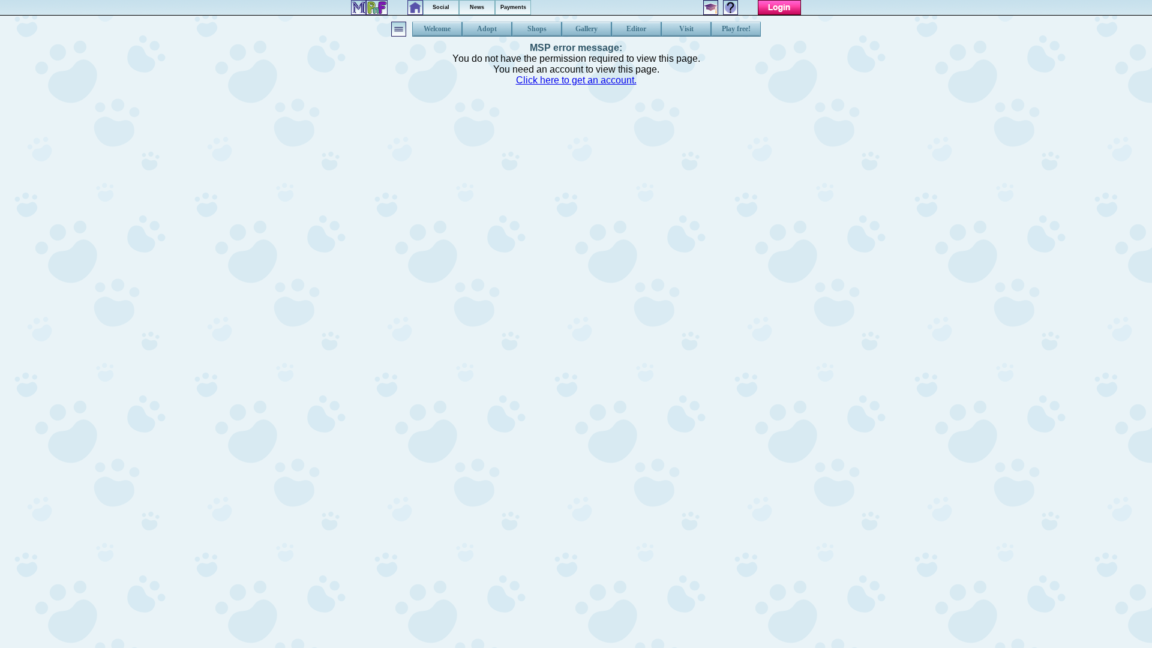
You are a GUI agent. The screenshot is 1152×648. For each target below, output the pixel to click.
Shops (537, 29)
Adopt (487, 29)
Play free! (736, 29)
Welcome (437, 29)
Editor (636, 29)
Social (441, 7)
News (477, 7)
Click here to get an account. (576, 80)
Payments (513, 7)
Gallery (586, 29)
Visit (686, 29)
